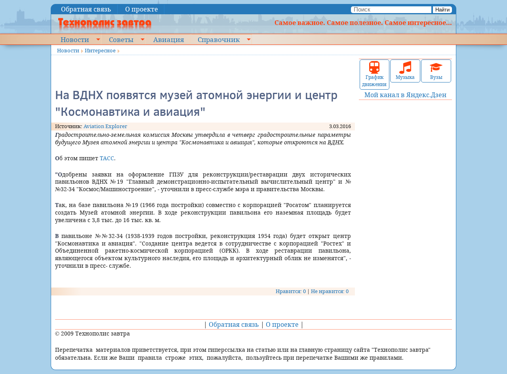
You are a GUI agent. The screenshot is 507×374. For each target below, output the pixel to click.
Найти (442, 10)
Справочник (219, 39)
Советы (121, 39)
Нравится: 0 (291, 291)
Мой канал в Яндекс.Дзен (405, 94)
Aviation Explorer (105, 126)
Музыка (405, 77)
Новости (75, 39)
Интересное (100, 50)
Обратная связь (86, 9)
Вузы (436, 77)
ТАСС (107, 158)
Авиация (168, 39)
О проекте (141, 9)
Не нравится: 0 (330, 291)
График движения (374, 81)
